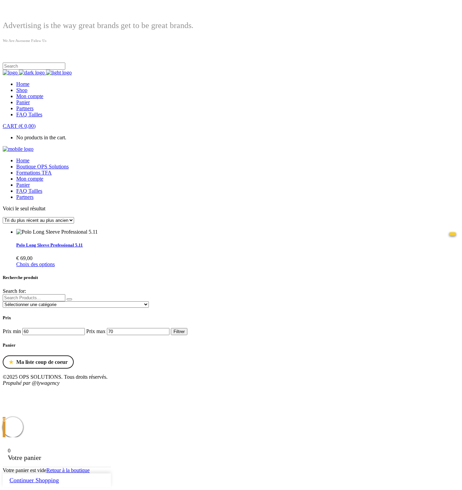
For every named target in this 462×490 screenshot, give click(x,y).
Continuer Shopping (34, 480)
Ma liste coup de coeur (38, 362)
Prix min (12, 331)
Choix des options (35, 264)
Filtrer (179, 331)
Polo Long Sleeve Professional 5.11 (49, 245)
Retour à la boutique (68, 470)
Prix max (96, 331)
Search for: (14, 291)
